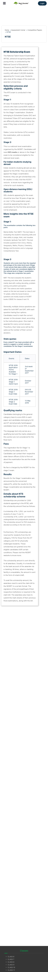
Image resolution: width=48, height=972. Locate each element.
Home (7, 30)
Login (42, 3)
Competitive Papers (35, 30)
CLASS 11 (10, 970)
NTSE (9, 32)
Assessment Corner (18, 30)
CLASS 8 (9, 962)
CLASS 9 (9, 965)
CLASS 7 (9, 959)
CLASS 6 (9, 957)
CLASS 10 (10, 967)
